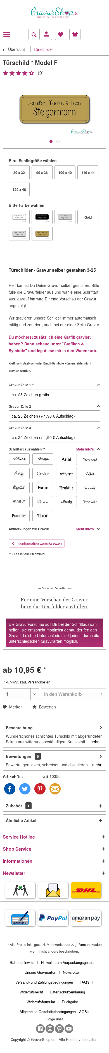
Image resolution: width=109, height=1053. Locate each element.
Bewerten (47, 707)
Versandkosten (90, 944)
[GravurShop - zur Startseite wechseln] (54, 12)
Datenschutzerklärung (67, 992)
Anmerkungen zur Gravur (52, 528)
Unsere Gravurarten (40, 972)
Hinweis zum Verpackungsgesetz (68, 962)
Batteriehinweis (22, 962)
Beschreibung (19, 727)
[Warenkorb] (74, 34)
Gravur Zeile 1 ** (22, 384)
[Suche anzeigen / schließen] (34, 34)
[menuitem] (8, 34)
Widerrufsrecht (31, 992)
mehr (93, 741)
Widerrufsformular (41, 1001)
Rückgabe (70, 1001)
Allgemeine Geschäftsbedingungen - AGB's (54, 1011)
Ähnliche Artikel (21, 820)
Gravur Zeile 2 (20, 406)
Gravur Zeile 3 (20, 427)
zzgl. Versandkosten (35, 682)
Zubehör (18, 806)
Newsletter (71, 972)
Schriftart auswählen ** (52, 449)
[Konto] (46, 34)
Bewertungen (18, 756)
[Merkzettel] (60, 34)
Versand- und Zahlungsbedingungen (44, 982)
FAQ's (84, 982)
